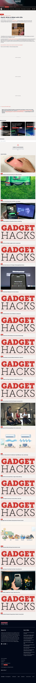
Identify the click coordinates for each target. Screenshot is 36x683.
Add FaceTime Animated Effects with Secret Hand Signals (29, 645)
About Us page (16, 641)
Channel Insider (28, 676)
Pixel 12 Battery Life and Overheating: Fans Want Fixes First (11, 174)
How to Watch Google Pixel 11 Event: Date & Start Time (10, 592)
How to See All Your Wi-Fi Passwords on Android (29, 633)
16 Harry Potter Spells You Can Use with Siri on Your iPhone (29, 640)
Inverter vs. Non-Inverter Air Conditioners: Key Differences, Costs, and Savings (14, 454)
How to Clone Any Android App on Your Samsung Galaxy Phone (29, 638)
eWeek (19, 676)
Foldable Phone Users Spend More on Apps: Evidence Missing (11, 476)
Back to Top (3, 670)
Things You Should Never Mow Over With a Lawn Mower (10, 201)
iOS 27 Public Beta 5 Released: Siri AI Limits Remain (10, 291)
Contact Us (2, 661)
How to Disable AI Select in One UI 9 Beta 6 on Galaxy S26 (11, 313)
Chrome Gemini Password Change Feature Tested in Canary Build (12, 614)
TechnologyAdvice (8, 676)
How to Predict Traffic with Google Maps (28, 643)
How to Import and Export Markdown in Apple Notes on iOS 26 (12, 379)
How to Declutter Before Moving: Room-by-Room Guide (10, 547)
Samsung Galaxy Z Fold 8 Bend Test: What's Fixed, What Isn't (11, 569)
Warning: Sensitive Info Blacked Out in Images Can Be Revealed (29, 655)
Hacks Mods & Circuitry (18, 4)
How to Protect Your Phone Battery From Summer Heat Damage (12, 335)
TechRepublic (14, 676)
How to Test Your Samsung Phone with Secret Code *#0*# (29, 648)
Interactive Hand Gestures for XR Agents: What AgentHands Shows (12, 265)
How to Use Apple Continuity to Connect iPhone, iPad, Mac (11, 498)
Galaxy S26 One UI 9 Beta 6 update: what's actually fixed (10, 243)
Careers (4, 664)
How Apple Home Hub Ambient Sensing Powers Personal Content (12, 520)
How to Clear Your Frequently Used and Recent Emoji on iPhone (29, 650)
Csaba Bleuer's (14, 20)
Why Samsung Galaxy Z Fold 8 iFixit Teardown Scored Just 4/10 (11, 401)
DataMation (23, 676)
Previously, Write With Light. (6, 106)
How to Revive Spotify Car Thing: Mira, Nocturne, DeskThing (11, 221)
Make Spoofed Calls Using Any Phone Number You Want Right (29, 652)
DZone (33, 676)
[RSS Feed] (6, 643)
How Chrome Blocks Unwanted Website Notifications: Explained (12, 357)
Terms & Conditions (4, 658)
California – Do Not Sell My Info (5, 663)
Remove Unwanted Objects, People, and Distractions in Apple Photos (29, 635)
